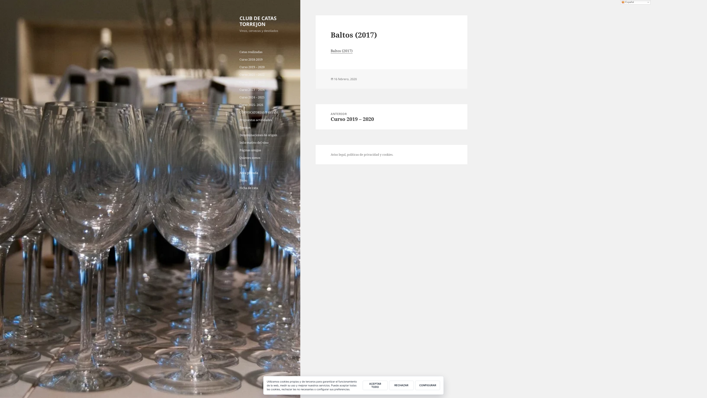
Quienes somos (250, 158)
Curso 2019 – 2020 (252, 67)
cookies (387, 155)
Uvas (243, 165)
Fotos (243, 180)
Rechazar (401, 385)
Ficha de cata (249, 188)
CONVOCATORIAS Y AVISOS (259, 112)
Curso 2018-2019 (251, 59)
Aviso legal (338, 155)
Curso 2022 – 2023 (252, 82)
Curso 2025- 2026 (251, 105)
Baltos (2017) (342, 50)
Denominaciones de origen (258, 135)
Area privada (249, 173)
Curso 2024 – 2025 (252, 97)
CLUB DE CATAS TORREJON (258, 21)
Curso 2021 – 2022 (252, 75)
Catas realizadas (251, 52)
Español (629, 2)
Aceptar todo (375, 385)
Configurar (427, 385)
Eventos (245, 127)
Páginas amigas (250, 150)
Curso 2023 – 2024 (252, 90)
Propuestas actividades (256, 120)
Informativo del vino (254, 143)
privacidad (371, 155)
